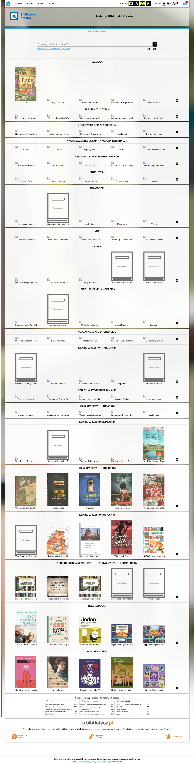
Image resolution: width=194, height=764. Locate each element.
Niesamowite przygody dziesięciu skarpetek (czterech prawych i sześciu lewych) (71, 709)
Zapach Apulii (120, 714)
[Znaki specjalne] (154, 49)
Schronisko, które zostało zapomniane (92, 714)
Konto (51, 3)
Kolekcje (66, 49)
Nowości (18, 3)
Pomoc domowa (121, 709)
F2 (175, 3)
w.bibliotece (83, 729)
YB (142, 3)
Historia (30, 3)
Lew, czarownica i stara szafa (54, 704)
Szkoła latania (49, 714)
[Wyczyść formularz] (149, 49)
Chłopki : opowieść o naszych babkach (93, 704)
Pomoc (41, 3)
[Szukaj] (155, 44)
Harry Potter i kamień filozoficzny (55, 711)
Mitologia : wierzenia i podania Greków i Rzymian (61, 707)
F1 (169, 3)
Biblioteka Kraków (97, 32)
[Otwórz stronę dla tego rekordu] (26, 84)
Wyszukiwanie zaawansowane (49, 49)
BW (137, 3)
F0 (164, 3)
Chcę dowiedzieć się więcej (84, 761)
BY (148, 3)
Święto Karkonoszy (122, 711)
